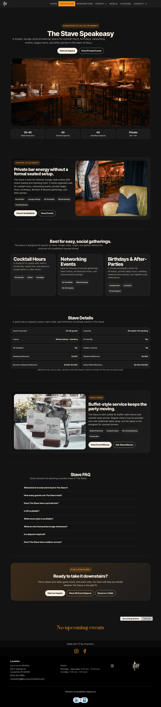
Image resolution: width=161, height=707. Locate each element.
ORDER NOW (67, 4)
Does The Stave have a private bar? (41, 503)
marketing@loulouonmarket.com (27, 679)
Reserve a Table (105, 593)
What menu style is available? (38, 518)
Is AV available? (31, 511)
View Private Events (91, 50)
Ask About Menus (124, 444)
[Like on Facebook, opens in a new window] (84, 652)
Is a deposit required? (34, 534)
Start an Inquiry (67, 50)
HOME (53, 4)
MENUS (113, 4)
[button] (101, 3)
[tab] (130, 619)
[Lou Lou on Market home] (13, 4)
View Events (47, 213)
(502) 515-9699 (17, 675)
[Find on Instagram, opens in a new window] (76, 652)
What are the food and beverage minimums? (45, 526)
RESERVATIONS (84, 4)
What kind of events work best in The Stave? (46, 487)
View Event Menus (100, 444)
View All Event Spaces (80, 593)
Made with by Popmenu (48, 644)
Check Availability (25, 213)
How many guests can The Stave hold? (43, 495)
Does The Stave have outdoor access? (43, 542)
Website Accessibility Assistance (80, 692)
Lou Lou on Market (136, 666)
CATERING (125, 4)
